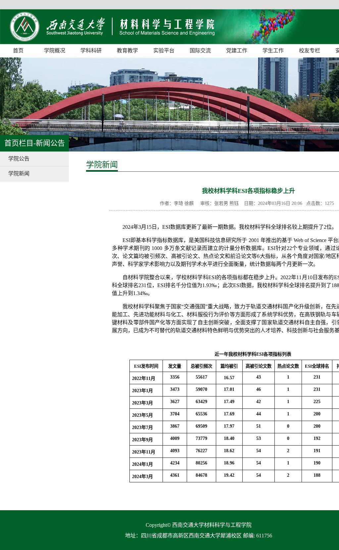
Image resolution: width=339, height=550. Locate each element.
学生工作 (273, 50)
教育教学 (127, 50)
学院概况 (54, 50)
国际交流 (200, 50)
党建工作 (236, 50)
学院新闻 (18, 173)
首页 (18, 50)
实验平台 (163, 50)
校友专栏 (309, 50)
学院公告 (18, 158)
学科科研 (91, 50)
